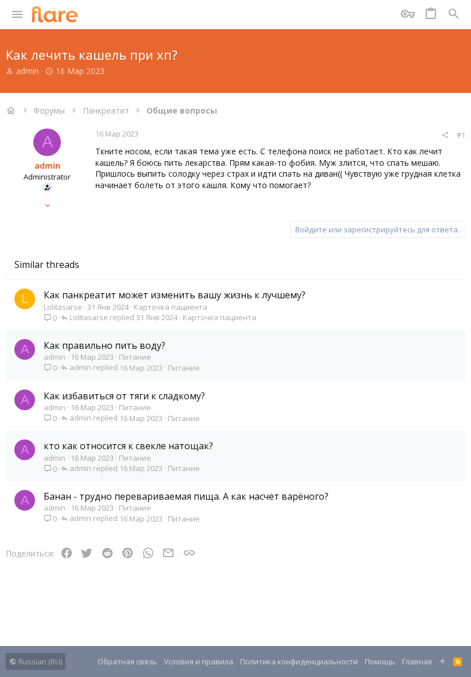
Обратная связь (127, 661)
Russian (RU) (39, 661)
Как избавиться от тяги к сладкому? (124, 396)
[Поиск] (453, 14)
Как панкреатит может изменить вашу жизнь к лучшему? (175, 295)
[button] (17, 14)
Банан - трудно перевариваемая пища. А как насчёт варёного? (186, 496)
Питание (135, 357)
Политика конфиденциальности (299, 661)
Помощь (380, 661)
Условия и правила (198, 661)
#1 (461, 135)
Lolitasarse (63, 307)
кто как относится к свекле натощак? (128, 445)
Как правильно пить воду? (104, 345)
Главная (417, 661)
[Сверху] (442, 661)
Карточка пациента (170, 307)
